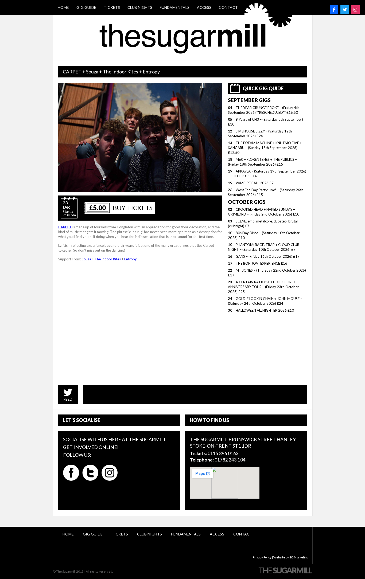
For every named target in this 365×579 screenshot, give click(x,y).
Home (63, 7)
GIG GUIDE (86, 7)
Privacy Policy (262, 557)
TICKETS (112, 7)
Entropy (130, 259)
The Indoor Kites (108, 259)
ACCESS (204, 7)
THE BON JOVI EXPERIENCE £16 (261, 263)
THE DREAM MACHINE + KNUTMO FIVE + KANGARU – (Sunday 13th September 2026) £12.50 (265, 148)
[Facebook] (334, 9)
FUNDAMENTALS (174, 7)
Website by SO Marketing (290, 557)
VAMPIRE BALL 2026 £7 (255, 183)
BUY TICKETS (133, 208)
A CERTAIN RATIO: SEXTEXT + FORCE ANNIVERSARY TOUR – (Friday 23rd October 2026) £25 (263, 287)
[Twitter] (344, 9)
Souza (86, 259)
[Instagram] (355, 9)
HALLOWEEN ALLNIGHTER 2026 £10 (265, 310)
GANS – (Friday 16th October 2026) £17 (268, 256)
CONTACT (228, 7)
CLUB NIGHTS (139, 7)
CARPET (65, 227)
